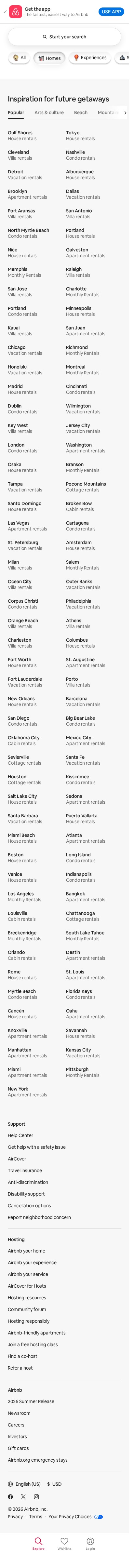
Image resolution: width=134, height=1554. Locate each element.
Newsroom (19, 1413)
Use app (111, 11)
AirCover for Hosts (27, 1286)
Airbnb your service (28, 1274)
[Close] (5, 11)
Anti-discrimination (28, 1182)
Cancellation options (29, 1206)
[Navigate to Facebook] (10, 1496)
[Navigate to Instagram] (36, 1496)
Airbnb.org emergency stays (38, 1460)
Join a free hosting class (33, 1344)
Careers (16, 1425)
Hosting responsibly (28, 1321)
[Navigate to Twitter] (23, 1496)
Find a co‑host (22, 1356)
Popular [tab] (16, 112)
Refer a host (20, 1368)
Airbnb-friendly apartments (37, 1333)
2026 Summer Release (31, 1401)
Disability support (26, 1194)
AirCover (17, 1159)
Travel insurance (25, 1170)
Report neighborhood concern (39, 1217)
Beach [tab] (80, 112)
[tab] (19, 57)
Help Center (20, 1135)
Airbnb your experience (32, 1263)
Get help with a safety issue (37, 1147)
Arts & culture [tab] (49, 112)
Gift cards (18, 1448)
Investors (17, 1437)
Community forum (27, 1309)
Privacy (15, 1517)
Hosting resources (27, 1298)
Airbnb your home (26, 1251)
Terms (35, 1517)
